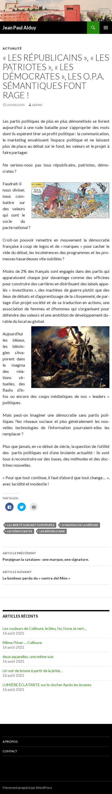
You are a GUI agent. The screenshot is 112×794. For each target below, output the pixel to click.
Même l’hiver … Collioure (22, 642)
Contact (10, 751)
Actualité (12, 48)
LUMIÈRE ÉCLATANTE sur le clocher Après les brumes (47, 684)
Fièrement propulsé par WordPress (27, 788)
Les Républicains (52, 531)
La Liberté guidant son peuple (30, 525)
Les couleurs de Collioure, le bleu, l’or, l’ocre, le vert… (44, 628)
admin (37, 105)
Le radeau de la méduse (80, 525)
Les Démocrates (19, 531)
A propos (10, 741)
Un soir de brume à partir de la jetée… (33, 670)
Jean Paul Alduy (19, 27)
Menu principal (105, 27)
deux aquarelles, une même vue (28, 656)
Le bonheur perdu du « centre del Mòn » (36, 575)
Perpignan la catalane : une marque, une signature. (46, 556)
